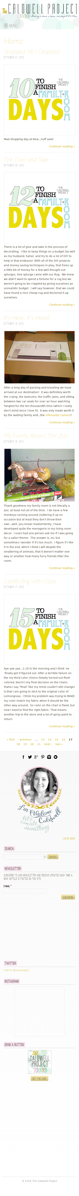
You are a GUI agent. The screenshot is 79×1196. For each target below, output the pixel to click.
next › (48, 744)
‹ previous (24, 739)
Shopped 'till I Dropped (31, 52)
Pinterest (43, 757)
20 (32, 744)
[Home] (39, 16)
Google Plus (36, 757)
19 (25, 744)
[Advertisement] (28, 930)
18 (18, 744)
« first (10, 739)
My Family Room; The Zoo (36, 436)
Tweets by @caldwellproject (16, 970)
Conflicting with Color (30, 581)
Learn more (69, 838)
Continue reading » (62, 146)
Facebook (23, 757)
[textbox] (25, 856)
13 (42, 739)
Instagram (49, 757)
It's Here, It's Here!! (27, 318)
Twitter (30, 757)
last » (59, 744)
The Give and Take (26, 160)
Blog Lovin (56, 757)
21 (39, 744)
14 (49, 739)
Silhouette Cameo (57, 415)
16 (63, 739)
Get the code (40, 1078)
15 (56, 739)
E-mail (8, 886)
